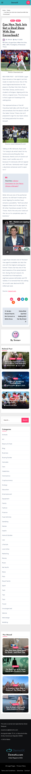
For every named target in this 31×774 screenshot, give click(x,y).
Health (4, 531)
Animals (4, 435)
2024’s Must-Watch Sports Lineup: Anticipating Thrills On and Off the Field (15, 400)
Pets (3, 576)
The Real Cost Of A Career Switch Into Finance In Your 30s (15, 671)
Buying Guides (7, 457)
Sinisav (10, 39)
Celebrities (5, 471)
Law (3, 540)
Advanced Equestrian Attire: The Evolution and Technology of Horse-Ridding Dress (15, 363)
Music (4, 563)
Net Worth (5, 567)
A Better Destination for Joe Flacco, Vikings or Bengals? (14, 183)
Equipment (5, 499)
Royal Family (6, 581)
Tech (3, 590)
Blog (3, 448)
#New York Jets (22, 42)
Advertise (20, 770)
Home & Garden (7, 535)
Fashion (12, 358)
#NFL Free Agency (11, 44)
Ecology (4, 485)
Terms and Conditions (8, 770)
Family (4, 503)
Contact (27, 770)
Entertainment (7, 494)
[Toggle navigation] (2, 3)
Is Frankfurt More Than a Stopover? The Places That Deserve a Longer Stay (15, 690)
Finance (4, 512)
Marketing (5, 553)
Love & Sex (5, 549)
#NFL (4, 44)
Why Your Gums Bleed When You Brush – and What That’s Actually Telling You (15, 652)
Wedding (5, 622)
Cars (3, 467)
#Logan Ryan (13, 42)
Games (4, 526)
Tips (3, 595)
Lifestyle (5, 544)
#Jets (6, 42)
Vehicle (4, 613)
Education (5, 489)
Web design (6, 618)
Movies (4, 558)
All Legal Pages (10, 766)
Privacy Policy (21, 766)
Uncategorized (7, 608)
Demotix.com (15, 755)
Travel (4, 604)
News (12, 20)
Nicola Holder (11, 365)
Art (3, 439)
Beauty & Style (7, 444)
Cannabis (5, 462)
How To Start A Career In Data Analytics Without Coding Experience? (15, 709)
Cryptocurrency (7, 480)
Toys (3, 599)
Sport (18, 20)
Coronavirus (6, 476)
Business (5, 453)
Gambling (5, 521)
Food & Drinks (6, 517)
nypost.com (12, 291)
